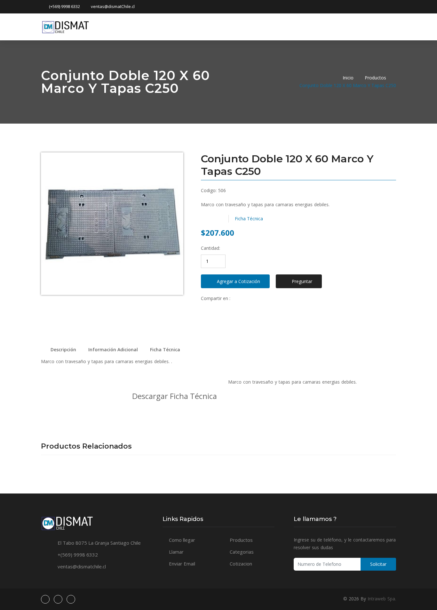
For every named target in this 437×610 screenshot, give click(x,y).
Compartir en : (215, 298)
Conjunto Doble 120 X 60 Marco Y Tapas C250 (347, 85)
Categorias (242, 552)
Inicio (348, 78)
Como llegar (182, 540)
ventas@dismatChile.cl (113, 6)
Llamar (176, 552)
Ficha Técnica (249, 219)
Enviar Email (182, 563)
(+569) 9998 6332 (64, 6)
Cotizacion (241, 563)
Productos (375, 78)
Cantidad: (210, 248)
